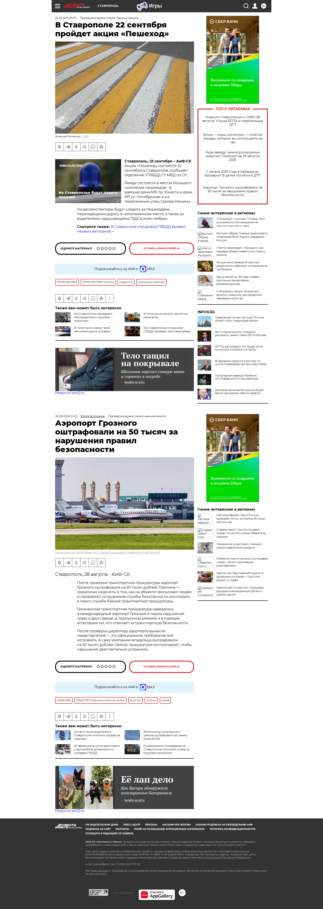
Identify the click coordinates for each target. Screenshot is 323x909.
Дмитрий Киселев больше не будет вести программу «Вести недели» (239, 392)
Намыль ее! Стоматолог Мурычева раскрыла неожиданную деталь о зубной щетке (240, 591)
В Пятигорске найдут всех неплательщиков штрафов (92, 329)
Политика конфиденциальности (232, 829)
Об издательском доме (101, 824)
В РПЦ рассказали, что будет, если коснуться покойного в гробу (239, 348)
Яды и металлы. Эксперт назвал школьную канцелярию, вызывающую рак (238, 280)
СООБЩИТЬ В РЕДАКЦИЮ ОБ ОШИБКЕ (109, 833)
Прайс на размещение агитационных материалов (169, 829)
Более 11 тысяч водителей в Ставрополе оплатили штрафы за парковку (97, 735)
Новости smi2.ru (69, 393)
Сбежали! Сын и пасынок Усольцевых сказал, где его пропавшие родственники (242, 562)
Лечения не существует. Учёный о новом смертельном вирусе (239, 545)
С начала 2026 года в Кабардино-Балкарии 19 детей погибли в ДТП (233, 173)
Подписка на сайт (98, 829)
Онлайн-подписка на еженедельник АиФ (224, 824)
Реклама (151, 824)
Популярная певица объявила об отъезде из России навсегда (236, 377)
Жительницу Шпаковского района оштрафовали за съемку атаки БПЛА (165, 735)
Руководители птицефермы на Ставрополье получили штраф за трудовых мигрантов (166, 749)
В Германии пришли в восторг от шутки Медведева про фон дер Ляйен (241, 363)
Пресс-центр (131, 824)
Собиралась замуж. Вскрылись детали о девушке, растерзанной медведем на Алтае (239, 295)
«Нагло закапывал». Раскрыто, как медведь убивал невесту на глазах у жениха (241, 251)
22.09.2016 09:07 (65, 18)
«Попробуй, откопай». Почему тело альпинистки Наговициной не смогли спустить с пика (240, 222)
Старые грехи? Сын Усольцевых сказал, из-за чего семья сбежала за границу (241, 533)
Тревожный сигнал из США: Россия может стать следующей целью (239, 319)
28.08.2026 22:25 (66, 416)
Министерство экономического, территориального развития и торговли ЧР (107, 552)
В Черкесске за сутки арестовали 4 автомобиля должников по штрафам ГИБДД (97, 749)
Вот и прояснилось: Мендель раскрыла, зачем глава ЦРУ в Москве (240, 334)
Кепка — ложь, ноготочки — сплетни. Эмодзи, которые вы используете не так (233, 138)
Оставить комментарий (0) (161, 248)
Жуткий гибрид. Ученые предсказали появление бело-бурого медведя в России (242, 237)
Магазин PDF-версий (176, 824)
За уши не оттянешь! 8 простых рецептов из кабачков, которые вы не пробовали (242, 266)
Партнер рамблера (123, 892)
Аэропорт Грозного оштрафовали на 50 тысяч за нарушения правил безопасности (232, 191)
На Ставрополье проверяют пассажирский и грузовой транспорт (93, 317)
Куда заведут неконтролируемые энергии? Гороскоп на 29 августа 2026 (233, 156)
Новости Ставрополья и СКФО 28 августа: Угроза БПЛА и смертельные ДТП (232, 121)
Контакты (122, 829)
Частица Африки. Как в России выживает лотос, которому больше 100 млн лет (240, 518)
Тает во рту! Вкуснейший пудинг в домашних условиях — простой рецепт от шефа (239, 576)
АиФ (86, 136)
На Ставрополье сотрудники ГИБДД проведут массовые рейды (167, 329)
